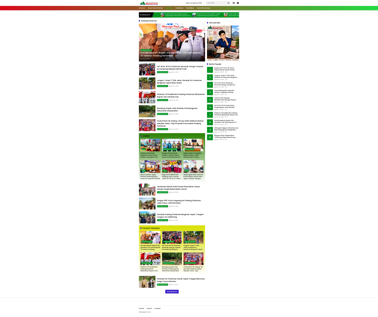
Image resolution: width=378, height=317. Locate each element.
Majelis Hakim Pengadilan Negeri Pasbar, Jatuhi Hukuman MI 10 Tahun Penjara (221, 14)
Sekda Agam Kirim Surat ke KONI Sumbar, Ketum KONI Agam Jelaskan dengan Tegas (193, 177)
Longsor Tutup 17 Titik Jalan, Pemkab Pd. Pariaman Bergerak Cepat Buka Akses (179, 81)
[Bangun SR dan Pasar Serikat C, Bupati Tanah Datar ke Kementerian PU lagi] (175, 15)
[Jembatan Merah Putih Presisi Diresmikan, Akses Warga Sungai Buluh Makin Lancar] (147, 189)
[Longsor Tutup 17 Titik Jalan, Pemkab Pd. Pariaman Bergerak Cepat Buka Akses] (147, 83)
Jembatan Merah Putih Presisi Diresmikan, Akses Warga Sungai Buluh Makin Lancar (178, 187)
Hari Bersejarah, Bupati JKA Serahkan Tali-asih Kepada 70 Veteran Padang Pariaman (170, 54)
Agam (143, 149)
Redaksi (157, 308)
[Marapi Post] (149, 3)
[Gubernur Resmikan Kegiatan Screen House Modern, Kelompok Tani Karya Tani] (150, 145)
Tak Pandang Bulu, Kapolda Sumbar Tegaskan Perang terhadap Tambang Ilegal (224, 91)
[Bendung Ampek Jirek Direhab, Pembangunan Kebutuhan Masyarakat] (147, 111)
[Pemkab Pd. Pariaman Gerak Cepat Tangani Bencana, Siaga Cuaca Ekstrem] (147, 282)
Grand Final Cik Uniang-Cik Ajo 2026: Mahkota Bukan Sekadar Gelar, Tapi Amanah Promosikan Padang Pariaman (180, 123)
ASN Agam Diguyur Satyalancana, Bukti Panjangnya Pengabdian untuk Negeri (226, 129)
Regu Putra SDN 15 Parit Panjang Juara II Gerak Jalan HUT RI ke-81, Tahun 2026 (171, 177)
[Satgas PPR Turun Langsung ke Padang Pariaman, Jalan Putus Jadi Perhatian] (147, 203)
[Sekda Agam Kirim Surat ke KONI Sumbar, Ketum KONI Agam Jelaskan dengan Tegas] (193, 166)
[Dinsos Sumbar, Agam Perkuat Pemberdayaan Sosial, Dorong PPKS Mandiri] (238, 15)
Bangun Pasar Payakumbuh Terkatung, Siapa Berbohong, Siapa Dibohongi (224, 136)
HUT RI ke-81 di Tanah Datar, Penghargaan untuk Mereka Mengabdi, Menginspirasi (224, 106)
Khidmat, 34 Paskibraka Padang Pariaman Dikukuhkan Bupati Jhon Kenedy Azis (149, 269)
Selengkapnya (172, 292)
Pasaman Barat (189, 149)
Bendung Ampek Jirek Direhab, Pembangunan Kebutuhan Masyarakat (177, 109)
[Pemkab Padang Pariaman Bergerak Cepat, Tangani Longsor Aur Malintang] (147, 217)
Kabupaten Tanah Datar (170, 149)
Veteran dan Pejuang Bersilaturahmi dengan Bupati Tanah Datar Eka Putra (225, 99)
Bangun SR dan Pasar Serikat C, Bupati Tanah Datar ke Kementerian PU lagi (189, 14)
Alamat (149, 308)
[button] (228, 3)
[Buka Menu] (238, 3)
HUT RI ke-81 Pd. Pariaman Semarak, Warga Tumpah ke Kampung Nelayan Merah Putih (180, 67)
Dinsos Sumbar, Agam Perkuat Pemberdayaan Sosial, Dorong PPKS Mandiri (150, 177)
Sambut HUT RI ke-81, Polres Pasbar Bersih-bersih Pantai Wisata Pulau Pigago (224, 69)
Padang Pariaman (146, 50)
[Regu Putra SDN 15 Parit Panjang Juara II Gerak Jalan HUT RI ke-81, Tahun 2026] (172, 166)
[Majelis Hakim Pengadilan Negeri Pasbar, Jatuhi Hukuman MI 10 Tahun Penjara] (206, 15)
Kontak (141, 308)
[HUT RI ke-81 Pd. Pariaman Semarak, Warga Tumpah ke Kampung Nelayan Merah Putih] (147, 69)
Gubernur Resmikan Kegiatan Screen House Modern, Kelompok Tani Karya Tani (158, 14)
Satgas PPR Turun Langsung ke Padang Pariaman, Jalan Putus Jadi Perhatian (179, 201)
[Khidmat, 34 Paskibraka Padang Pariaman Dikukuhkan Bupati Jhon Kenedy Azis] (147, 97)
